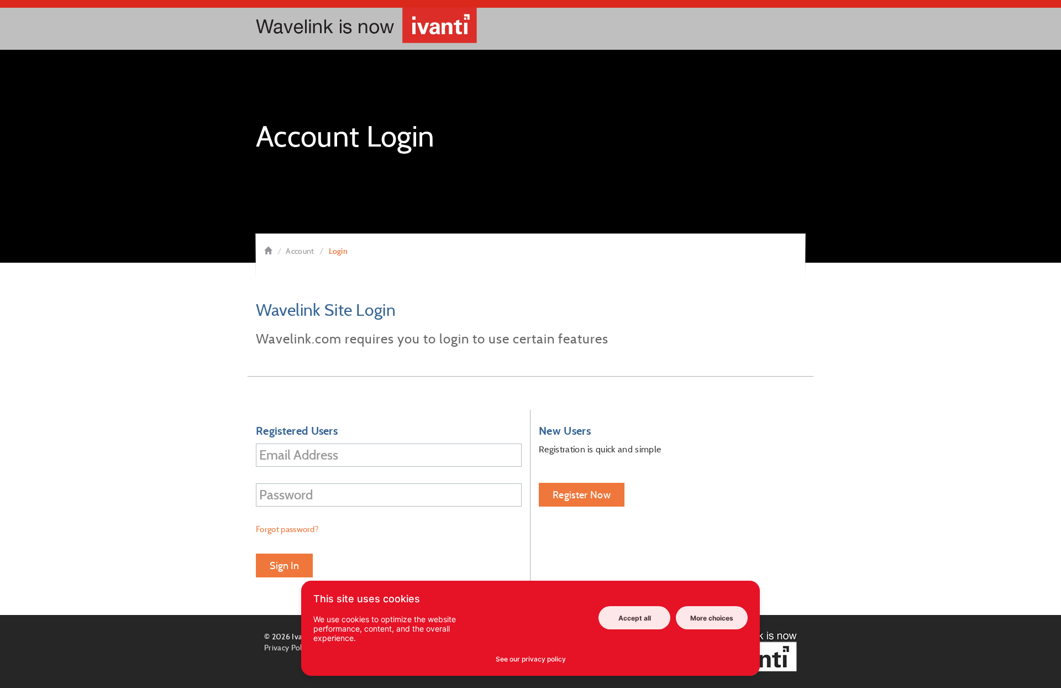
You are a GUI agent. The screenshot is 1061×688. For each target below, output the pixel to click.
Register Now (582, 494)
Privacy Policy (287, 648)
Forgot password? (287, 529)
